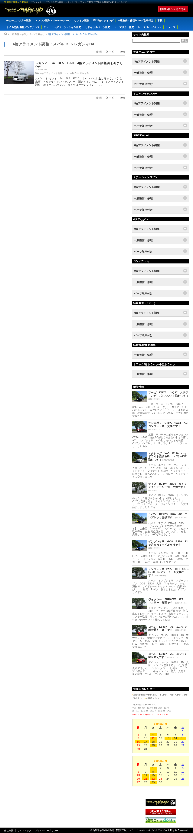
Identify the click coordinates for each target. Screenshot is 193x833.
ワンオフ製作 (81, 20)
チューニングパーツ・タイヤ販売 (62, 27)
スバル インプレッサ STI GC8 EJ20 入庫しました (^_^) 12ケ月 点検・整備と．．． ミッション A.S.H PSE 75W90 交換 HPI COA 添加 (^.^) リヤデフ (161, 557)
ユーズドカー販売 (124, 27)
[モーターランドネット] (161, 813)
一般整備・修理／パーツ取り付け (27, 34)
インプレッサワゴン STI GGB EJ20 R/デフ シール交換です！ (169, 572)
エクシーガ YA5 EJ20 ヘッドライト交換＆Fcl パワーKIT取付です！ (167, 456)
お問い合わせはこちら (173, 9)
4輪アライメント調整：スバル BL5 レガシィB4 (73, 34)
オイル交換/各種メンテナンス (23, 27)
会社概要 (8, 830)
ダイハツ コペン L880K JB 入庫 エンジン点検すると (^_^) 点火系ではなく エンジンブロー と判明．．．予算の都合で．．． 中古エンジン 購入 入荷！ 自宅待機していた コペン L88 (160, 668)
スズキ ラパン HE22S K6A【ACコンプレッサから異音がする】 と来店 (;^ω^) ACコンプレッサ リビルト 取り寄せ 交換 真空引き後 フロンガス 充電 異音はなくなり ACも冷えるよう (161, 528)
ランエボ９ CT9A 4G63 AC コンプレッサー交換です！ (169, 424)
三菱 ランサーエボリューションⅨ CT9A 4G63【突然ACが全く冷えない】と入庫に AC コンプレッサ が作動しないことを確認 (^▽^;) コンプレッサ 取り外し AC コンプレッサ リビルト (161, 440)
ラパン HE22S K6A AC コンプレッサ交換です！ (168, 516)
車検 (159, 20)
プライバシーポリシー (46, 830)
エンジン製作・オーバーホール (52, 20)
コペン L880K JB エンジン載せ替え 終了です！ (167, 628)
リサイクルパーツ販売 (97, 27)
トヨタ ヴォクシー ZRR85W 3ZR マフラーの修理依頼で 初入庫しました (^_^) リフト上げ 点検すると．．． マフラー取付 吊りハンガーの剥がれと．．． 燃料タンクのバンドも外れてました (160, 614)
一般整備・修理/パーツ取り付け (136, 20)
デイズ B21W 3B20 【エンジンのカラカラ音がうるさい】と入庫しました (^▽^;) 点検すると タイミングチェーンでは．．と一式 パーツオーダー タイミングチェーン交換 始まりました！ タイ (161, 501)
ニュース (170, 27)
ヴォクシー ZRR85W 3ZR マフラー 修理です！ (167, 601)
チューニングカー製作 (18, 20)
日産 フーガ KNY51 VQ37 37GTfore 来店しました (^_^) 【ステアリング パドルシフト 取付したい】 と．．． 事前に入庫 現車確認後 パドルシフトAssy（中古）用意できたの (160, 410)
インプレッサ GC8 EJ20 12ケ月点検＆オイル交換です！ (168, 543)
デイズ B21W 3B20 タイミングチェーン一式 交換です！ (167, 485)
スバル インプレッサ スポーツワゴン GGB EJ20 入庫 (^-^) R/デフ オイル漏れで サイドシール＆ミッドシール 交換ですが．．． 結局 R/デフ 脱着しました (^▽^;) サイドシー (160, 586)
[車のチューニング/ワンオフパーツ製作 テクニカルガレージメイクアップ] (30, 10)
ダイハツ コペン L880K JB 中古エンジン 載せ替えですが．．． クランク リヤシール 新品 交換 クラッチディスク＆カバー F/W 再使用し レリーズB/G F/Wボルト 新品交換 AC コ (161, 641)
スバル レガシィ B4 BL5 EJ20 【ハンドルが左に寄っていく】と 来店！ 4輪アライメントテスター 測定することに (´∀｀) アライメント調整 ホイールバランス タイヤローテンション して (80, 81)
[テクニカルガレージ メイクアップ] (161, 805)
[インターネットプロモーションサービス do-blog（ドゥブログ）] (161, 821)
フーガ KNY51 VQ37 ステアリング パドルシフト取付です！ (168, 394)
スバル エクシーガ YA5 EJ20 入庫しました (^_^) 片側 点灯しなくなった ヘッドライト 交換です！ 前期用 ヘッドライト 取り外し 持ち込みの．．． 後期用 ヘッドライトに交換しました (160, 471)
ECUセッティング (103, 20)
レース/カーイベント (150, 27)
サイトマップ (24, 830)
